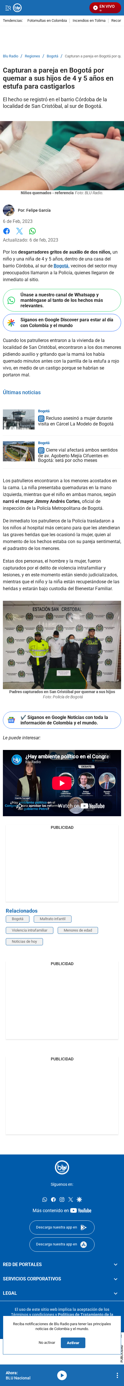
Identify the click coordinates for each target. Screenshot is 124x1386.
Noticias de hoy (24, 941)
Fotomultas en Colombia (47, 21)
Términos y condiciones (32, 1314)
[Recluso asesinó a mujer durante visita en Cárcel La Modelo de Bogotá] (19, 419)
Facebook (6, 234)
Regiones (32, 56)
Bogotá (52, 56)
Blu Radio (10, 56)
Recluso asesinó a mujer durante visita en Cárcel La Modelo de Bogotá (76, 421)
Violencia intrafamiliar (29, 930)
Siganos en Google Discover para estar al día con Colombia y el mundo (66, 322)
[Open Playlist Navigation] (117, 1375)
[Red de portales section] (115, 1264)
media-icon (62, 1375)
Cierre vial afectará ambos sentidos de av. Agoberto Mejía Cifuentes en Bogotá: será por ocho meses (78, 455)
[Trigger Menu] (8, 7)
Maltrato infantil (52, 919)
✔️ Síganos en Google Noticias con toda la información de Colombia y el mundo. (64, 720)
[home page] (62, 1167)
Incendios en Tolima (89, 21)
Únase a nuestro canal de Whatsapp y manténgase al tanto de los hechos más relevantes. (61, 300)
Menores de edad (78, 930)
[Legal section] (115, 1293)
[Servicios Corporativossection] (115, 1279)
